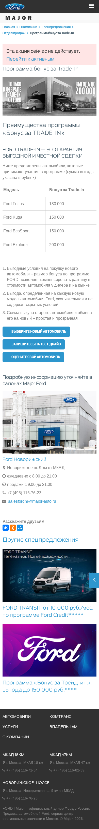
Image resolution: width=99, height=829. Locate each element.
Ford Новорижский (24, 459)
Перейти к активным (30, 59)
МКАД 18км (13, 754)
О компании (16, 737)
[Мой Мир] (20, 528)
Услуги (10, 726)
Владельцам (63, 726)
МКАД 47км (61, 754)
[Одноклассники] (13, 528)
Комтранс (60, 716)
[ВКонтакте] (6, 528)
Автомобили (17, 716)
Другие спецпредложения (41, 539)
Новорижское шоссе (26, 782)
